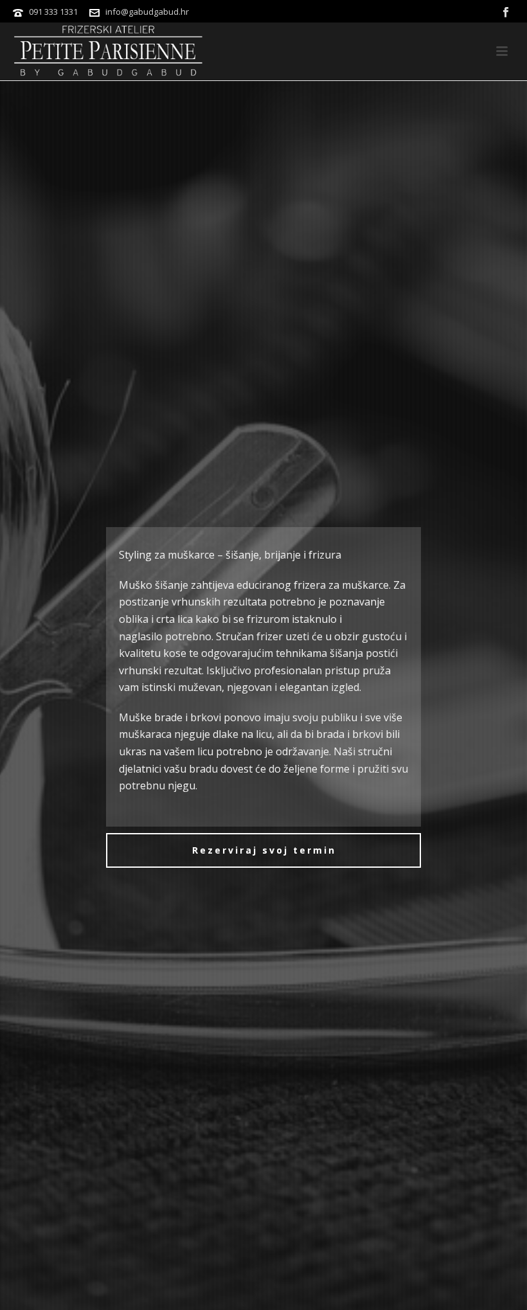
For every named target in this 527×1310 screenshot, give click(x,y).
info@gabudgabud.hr (147, 11)
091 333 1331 (53, 11)
